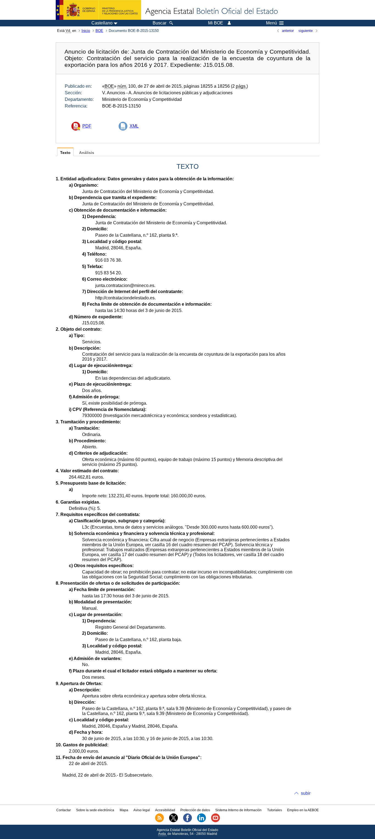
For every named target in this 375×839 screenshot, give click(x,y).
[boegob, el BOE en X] (173, 821)
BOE (99, 31)
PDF (86, 126)
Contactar (63, 810)
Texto (65, 153)
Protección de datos (195, 810)
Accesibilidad (165, 810)
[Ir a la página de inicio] (211, 11)
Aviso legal (141, 810)
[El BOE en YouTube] (215, 821)
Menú (271, 23)
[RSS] (159, 821)
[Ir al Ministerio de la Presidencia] (98, 10)
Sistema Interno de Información (238, 810)
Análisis (86, 153)
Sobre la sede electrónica (95, 810)
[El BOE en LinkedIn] (201, 821)
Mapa (124, 810)
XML (134, 126)
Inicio (86, 31)
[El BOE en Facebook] (187, 821)
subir (305, 793)
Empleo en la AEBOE (303, 810)
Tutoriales (274, 810)
